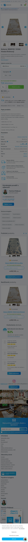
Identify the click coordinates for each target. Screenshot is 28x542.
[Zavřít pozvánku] (25, 524)
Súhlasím (14, 538)
